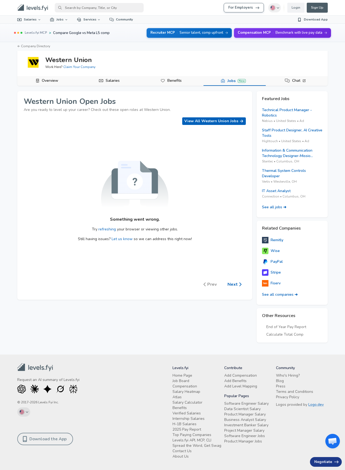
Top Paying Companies (191, 434)
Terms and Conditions (294, 391)
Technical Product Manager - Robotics (287, 112)
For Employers (240, 7)
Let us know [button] (122, 238)
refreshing (107, 229)
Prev (212, 284)
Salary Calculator (187, 402)
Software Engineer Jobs (244, 435)
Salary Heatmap (186, 391)
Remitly (277, 240)
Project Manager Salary (244, 430)
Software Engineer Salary (246, 403)
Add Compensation (240, 375)
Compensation (184, 386)
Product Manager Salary (245, 414)
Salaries (30, 19)
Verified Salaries (186, 413)
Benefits (174, 80)
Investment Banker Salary (246, 425)
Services (89, 19)
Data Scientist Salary (242, 408)
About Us (180, 456)
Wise (275, 250)
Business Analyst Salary (245, 419)
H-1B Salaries (184, 424)
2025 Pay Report (186, 429)
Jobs (60, 19)
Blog (280, 380)
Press (280, 386)
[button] (332, 441)
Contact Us (182, 451)
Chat (296, 80)
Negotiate (323, 461)
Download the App (48, 439)
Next (232, 284)
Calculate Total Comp (284, 334)
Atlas (177, 397)
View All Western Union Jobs (211, 121)
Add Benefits (235, 380)
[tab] (48, 81)
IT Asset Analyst (276, 190)
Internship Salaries (188, 418)
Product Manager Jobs (243, 441)
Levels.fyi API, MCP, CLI (191, 440)
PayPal (277, 261)
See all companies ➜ (280, 294)
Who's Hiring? (288, 375)
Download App (316, 19)
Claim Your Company (79, 67)
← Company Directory (33, 46)
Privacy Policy (287, 397)
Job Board (180, 380)
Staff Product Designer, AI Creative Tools (292, 133)
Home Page (182, 375)
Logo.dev (316, 404)
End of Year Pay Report (286, 326)
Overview (50, 80)
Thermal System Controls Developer (284, 173)
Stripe (276, 272)
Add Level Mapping (240, 386)
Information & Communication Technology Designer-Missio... (287, 153)
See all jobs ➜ (274, 207)
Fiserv (276, 283)
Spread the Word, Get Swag (196, 445)
